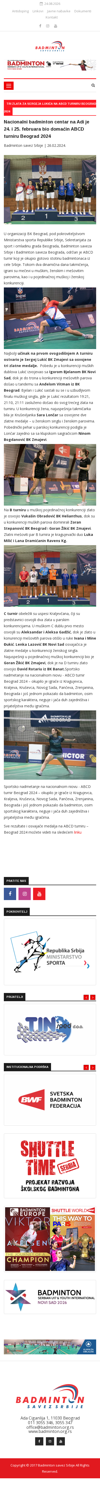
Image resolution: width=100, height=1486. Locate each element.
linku (78, 832)
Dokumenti (82, 11)
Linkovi (38, 11)
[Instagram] (48, 25)
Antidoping (20, 11)
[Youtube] (55, 25)
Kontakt (52, 17)
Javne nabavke (59, 11)
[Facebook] (40, 25)
